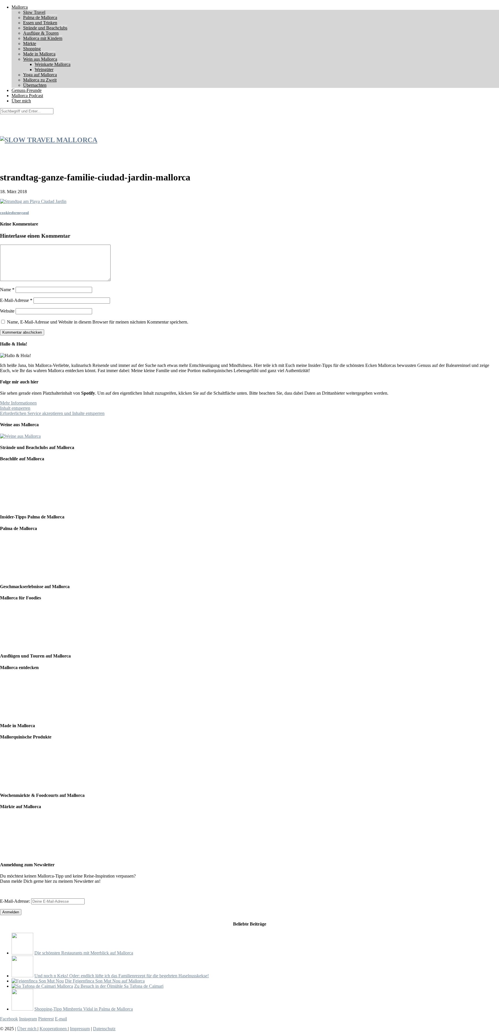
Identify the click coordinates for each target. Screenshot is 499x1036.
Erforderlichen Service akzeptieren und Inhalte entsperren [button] (52, 413)
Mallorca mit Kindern (42, 38)
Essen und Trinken (40, 22)
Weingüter (44, 69)
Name (7, 289)
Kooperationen (54, 1028)
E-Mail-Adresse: (15, 901)
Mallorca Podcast (27, 95)
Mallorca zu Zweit (40, 79)
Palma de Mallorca (40, 17)
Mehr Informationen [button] (18, 402)
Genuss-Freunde (27, 90)
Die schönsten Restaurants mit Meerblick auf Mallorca (83, 952)
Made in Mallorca (39, 53)
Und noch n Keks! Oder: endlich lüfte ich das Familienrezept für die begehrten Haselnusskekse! (121, 975)
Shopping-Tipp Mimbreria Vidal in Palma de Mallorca (83, 1009)
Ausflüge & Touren (41, 33)
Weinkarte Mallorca (52, 64)
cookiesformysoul (14, 212)
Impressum (80, 1028)
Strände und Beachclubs (45, 27)
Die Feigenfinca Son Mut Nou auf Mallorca (105, 980)
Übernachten (34, 85)
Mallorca (20, 7)
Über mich (21, 100)
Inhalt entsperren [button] (15, 408)
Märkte (29, 43)
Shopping (32, 48)
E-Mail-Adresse (16, 300)
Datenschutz (104, 1028)
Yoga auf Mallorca (40, 74)
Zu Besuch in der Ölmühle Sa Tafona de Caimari (118, 986)
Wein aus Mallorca (40, 59)
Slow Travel (34, 12)
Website (7, 311)
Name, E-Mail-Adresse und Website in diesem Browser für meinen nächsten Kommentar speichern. (97, 322)
